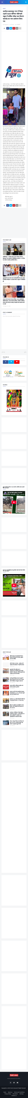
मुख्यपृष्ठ (4, 8)
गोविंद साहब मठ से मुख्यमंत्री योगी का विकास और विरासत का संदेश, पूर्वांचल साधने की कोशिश (16, 657)
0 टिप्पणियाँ (18, 24)
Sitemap (21, 1094)
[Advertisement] (14, 47)
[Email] (17, 28)
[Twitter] (10, 28)
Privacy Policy (8, 1094)
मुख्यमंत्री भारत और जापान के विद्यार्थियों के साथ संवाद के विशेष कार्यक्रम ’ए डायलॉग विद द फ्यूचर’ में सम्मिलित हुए (14, 279)
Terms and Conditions (19, 1092)
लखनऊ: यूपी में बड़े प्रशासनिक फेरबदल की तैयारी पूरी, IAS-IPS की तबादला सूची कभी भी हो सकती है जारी (17, 693)
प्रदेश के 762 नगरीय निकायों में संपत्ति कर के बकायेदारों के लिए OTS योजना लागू (17, 699)
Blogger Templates (13, 1089)
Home (4, 1092)
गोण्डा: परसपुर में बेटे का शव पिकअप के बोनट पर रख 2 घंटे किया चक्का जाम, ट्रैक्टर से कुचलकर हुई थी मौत (17, 722)
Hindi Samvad (13, 1088)
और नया (3, 352)
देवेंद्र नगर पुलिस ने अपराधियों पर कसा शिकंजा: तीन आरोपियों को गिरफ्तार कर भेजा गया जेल (17, 706)
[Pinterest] (13, 28)
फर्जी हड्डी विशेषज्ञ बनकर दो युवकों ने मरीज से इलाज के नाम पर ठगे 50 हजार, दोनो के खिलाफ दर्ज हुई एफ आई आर (17, 679)
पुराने (25, 352)
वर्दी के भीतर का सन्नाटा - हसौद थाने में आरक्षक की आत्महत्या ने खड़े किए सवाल (17, 664)
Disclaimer (15, 1094)
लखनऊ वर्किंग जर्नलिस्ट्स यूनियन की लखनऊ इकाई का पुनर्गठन (16, 686)
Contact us (14, 1095)
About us (10, 1092)
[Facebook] (7, 28)
